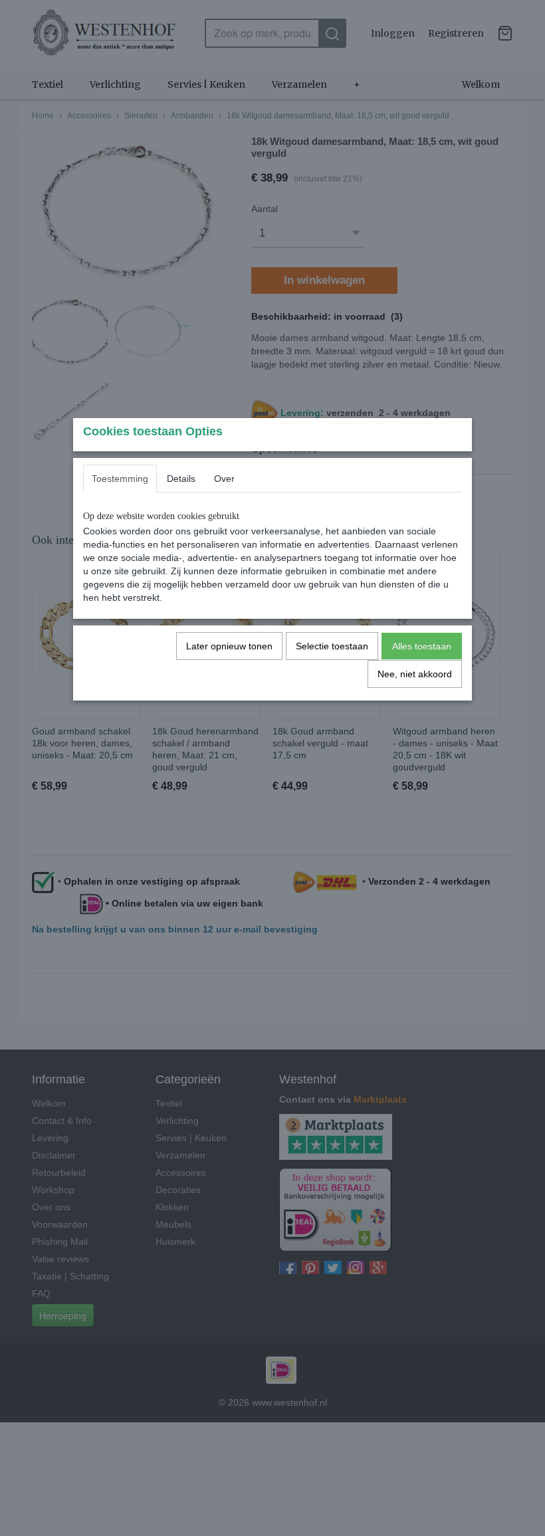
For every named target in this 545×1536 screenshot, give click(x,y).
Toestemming (120, 478)
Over (224, 478)
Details (181, 478)
